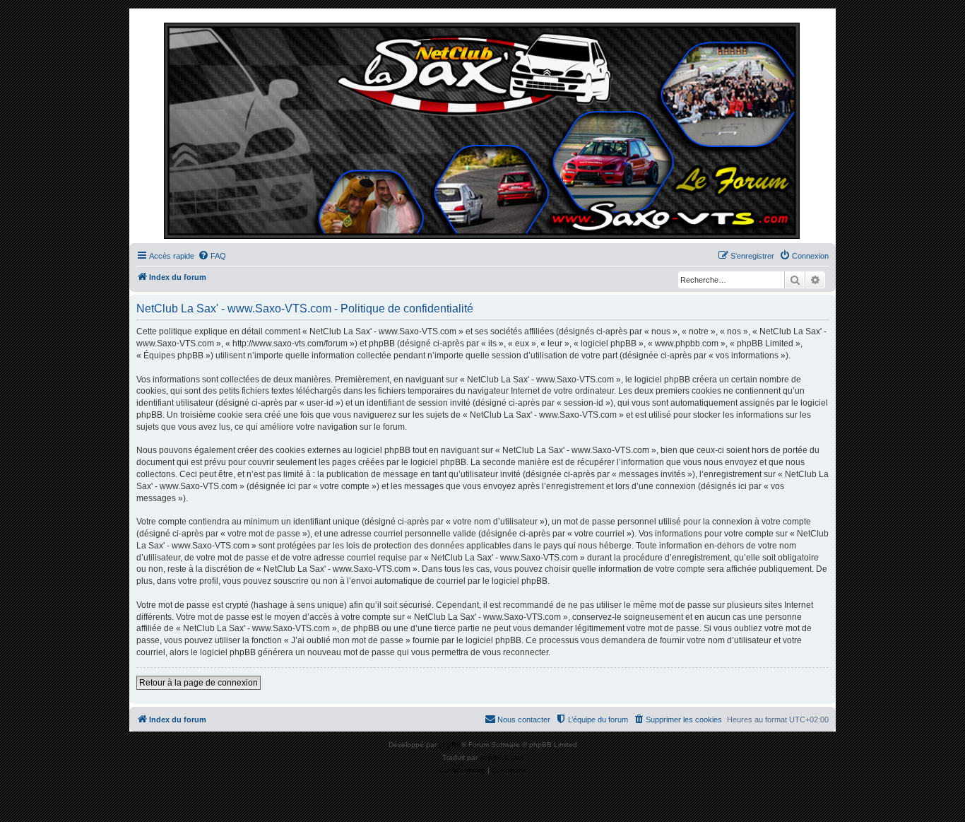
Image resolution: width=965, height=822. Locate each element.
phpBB (450, 744)
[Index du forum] (482, 129)
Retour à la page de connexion (198, 683)
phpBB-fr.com (501, 757)
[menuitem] (212, 255)
